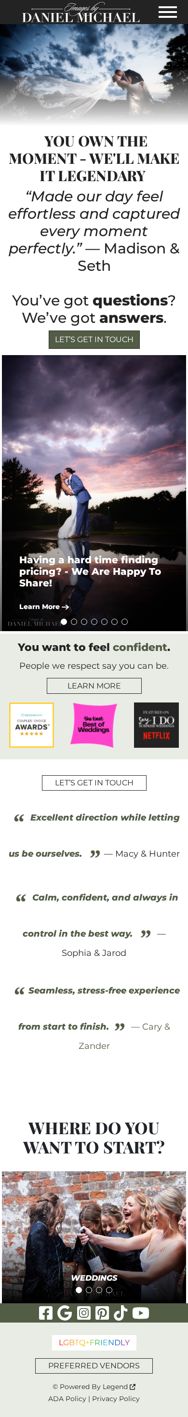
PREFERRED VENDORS (94, 1365)
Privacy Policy (116, 1398)
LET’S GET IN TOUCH (94, 339)
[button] (94, 493)
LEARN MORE (94, 685)
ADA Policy (67, 1398)
